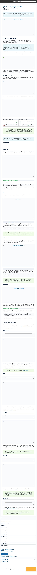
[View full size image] (18, 62)
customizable (25, 370)
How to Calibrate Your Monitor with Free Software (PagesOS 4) (9, 556)
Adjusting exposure (7, 136)
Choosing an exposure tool (9, 323)
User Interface (3, 525)
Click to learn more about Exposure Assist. (17, 368)
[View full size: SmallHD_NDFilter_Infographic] (18, 295)
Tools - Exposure (4, 532)
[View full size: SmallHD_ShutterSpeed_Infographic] (18, 255)
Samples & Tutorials (19, 6)
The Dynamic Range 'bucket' (10, 38)
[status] (18, 14)
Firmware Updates (4, 545)
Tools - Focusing (4, 536)
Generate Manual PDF (5, 559)
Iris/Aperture (5, 149)
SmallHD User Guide (5, 6)
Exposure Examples (8, 75)
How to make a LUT (4, 550)
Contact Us (32, 569)
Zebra (27, 325)
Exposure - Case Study (10, 8)
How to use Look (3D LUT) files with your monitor (7, 549)
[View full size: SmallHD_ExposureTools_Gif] (18, 27)
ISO (3, 192)
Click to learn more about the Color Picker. (12, 508)
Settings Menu (3, 527)
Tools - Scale (3, 541)
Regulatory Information (5, 523)
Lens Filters (5, 284)
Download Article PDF (5, 561)
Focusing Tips (3, 552)
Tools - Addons (3, 543)
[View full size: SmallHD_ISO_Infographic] (18, 209)
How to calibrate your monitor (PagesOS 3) (7, 551)
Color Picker (5, 498)
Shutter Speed (6, 238)
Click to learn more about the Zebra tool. (9, 410)
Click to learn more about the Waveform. (11, 448)
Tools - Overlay (3, 538)
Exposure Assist (23, 325)
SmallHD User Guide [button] (4, 0)
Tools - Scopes (3, 534)
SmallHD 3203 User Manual (12, 6)
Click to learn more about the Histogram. (22, 489)
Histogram (11, 328)
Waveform (6, 328)
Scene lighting (6, 142)
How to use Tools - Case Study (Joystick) (6, 555)
